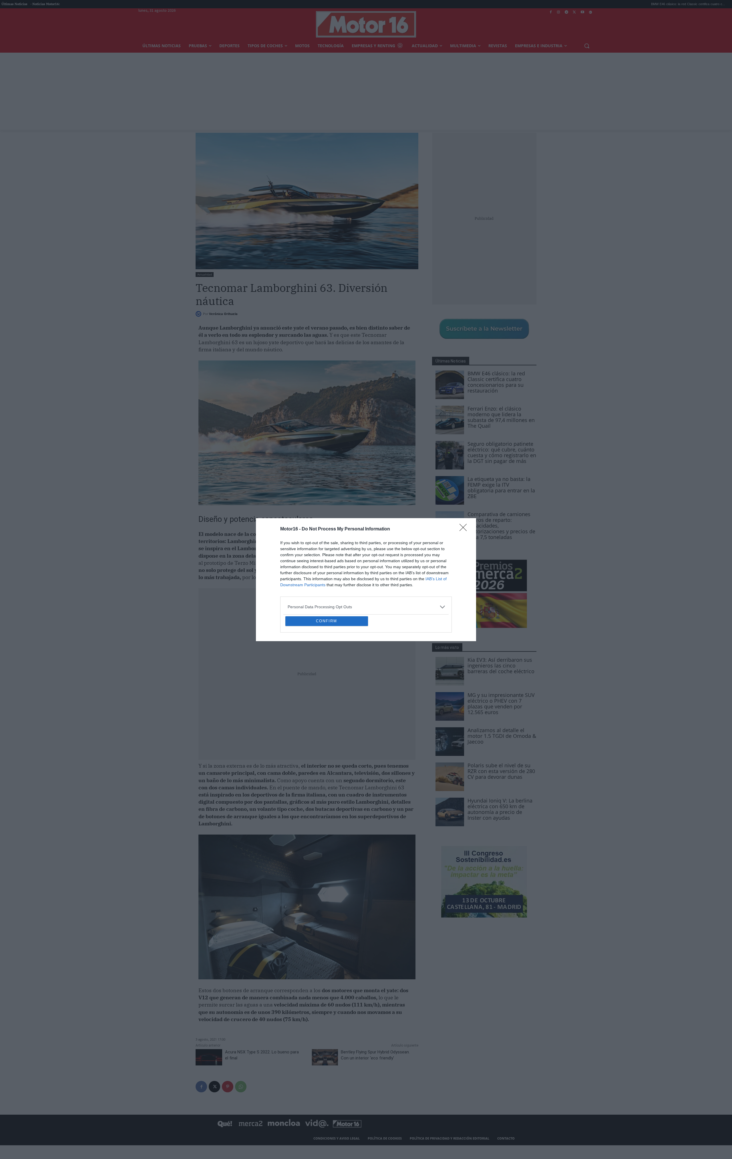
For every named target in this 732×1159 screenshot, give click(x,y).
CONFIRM (326, 662)
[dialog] (366, 580)
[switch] (436, 578)
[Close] (465, 487)
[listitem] (366, 565)
